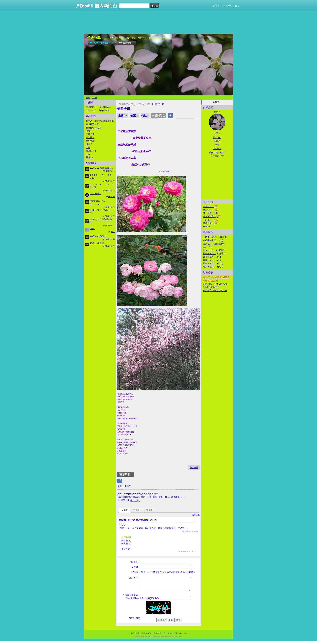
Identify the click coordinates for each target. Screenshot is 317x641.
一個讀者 (90, 137)
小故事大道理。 (210, 237)
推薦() (137, 510)
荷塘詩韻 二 (110, 171)
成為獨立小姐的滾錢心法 (215, 290)
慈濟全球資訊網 (93, 127)
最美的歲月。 (209, 253)
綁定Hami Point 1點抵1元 (215, 284)
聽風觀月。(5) (209, 206)
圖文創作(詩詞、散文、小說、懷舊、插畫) (144, 497)
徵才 (186, 633)
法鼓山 (89, 131)
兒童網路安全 (159, 633)
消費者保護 (146, 633)
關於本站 (217, 137)
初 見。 (135, 500)
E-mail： (136, 567)
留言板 (217, 141)
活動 (94, 97)
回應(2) (124, 510)
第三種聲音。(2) (210, 216)
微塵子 (89, 144)
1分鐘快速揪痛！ (211, 287)
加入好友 (217, 148)
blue (88, 154)
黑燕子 (127, 486)
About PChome (174, 633)
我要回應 (196, 515)
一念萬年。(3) (209, 220)
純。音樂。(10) (210, 213)
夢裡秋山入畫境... (97, 243)
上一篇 (154, 104)
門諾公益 (90, 134)
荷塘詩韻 (90, 141)
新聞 (215, 6)
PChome (227, 6)
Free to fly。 (209, 250)
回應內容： (134, 578)
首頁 (88, 97)
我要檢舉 (194, 467)
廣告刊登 (135, 633)
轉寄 (156, 493)
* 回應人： (135, 562)
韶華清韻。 (179, 497)
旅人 (113, 232)
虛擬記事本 (91, 151)
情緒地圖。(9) (209, 223)
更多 (206, 226)
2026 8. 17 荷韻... (97, 236)
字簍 (88, 147)
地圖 (217, 145)
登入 (237, 6)
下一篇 (161, 104)
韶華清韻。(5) (209, 210)
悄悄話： (135, 571)
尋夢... (92, 228)
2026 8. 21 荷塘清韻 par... (101, 168)
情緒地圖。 (95, 37)
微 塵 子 (111, 197)
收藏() (149, 510)
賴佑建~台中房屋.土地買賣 (134, 519)
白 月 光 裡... (95, 193)
